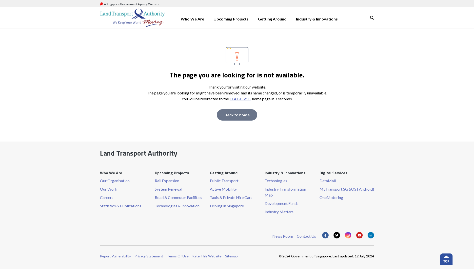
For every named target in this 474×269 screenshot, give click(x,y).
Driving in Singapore (227, 205)
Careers (106, 197)
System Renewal (168, 189)
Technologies (276, 180)
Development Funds (281, 203)
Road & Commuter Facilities (178, 197)
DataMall (327, 180)
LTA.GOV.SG (240, 98)
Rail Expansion (167, 180)
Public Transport (224, 180)
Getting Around (272, 19)
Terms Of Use (178, 256)
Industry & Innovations (317, 19)
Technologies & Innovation (177, 205)
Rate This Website (206, 256)
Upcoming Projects (231, 19)
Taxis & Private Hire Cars (231, 197)
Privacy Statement (149, 256)
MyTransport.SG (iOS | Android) (346, 189)
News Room (282, 236)
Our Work (108, 189)
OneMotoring (331, 197)
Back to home (237, 114)
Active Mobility (223, 189)
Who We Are (192, 19)
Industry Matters (279, 211)
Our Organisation (115, 180)
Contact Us (306, 236)
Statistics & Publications (120, 205)
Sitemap (231, 256)
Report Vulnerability (115, 256)
